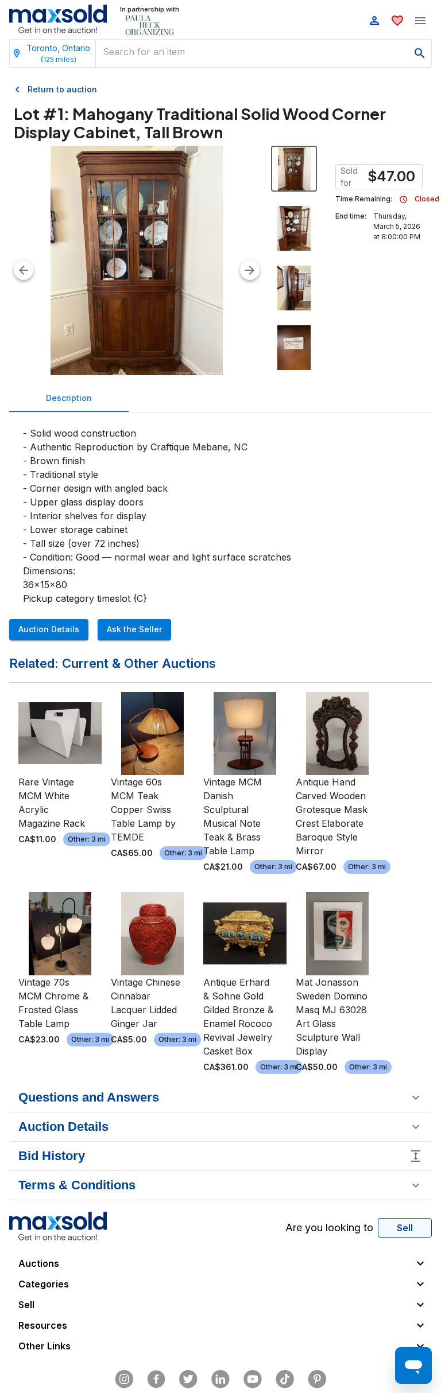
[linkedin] (220, 1379)
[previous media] (23, 270)
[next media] (250, 270)
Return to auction (62, 89)
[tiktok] (285, 1379)
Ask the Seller (134, 629)
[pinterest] (317, 1379)
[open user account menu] (374, 21)
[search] (419, 53)
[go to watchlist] (397, 21)
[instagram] (124, 1379)
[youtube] (252, 1379)
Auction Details (48, 629)
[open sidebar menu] (420, 21)
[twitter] (188, 1379)
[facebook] (156, 1379)
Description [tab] (69, 398)
